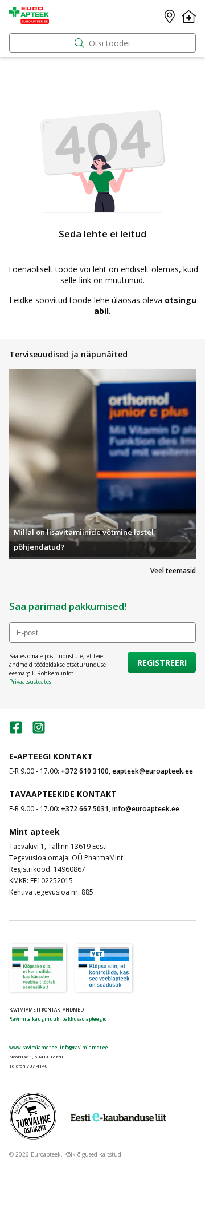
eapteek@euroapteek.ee (152, 771)
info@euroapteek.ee (145, 809)
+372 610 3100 (85, 771)
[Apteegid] (169, 16)
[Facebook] (16, 731)
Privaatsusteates (30, 682)
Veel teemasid (173, 570)
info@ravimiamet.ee (84, 1047)
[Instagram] (39, 731)
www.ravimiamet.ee (33, 1047)
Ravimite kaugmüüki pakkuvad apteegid (58, 1019)
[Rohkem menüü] (189, 16)
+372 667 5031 (85, 809)
